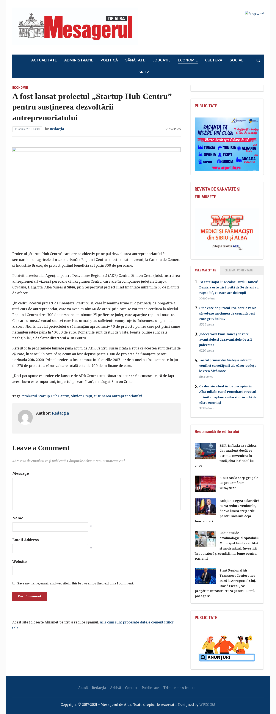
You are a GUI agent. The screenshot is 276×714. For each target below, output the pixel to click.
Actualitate (44, 60)
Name (17, 518)
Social (236, 60)
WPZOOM (207, 705)
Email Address (25, 540)
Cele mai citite (205, 270)
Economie (188, 60)
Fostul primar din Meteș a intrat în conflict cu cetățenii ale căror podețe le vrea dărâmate (227, 365)
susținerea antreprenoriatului (118, 396)
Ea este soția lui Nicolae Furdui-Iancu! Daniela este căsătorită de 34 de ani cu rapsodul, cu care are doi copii (229, 287)
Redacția (57, 129)
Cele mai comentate (238, 270)
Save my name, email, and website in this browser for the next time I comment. (75, 583)
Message (20, 473)
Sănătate (135, 60)
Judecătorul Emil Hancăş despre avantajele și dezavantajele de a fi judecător (225, 339)
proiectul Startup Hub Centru (45, 396)
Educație (161, 60)
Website (19, 561)
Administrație (78, 60)
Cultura (213, 60)
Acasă (83, 688)
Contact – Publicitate (142, 688)
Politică (109, 60)
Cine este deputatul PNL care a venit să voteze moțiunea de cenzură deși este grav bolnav (227, 313)
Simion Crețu (81, 396)
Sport (145, 72)
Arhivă (115, 688)
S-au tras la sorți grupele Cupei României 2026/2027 (239, 483)
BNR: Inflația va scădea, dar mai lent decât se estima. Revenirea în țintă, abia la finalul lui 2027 (226, 456)
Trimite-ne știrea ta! (179, 688)
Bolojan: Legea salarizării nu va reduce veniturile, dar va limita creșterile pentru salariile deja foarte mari (227, 511)
